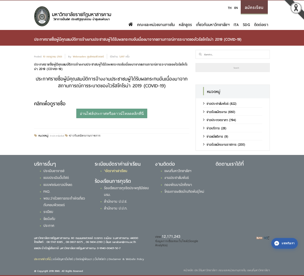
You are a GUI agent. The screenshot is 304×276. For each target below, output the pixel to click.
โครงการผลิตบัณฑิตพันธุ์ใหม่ (184, 191)
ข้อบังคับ (49, 218)
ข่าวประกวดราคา (217, 119)
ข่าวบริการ (213, 128)
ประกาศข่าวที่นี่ (42, 258)
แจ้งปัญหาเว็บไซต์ (63, 258)
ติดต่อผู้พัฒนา (83, 258)
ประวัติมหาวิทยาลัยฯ (205, 269)
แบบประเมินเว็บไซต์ (56, 177)
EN (236, 7)
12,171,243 (171, 236)
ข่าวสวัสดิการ (215, 136)
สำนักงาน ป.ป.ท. (115, 208)
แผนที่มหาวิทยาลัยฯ (177, 170)
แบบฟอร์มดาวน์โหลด (57, 184)
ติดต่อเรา (261, 24)
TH (229, 7)
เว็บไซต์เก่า (100, 258)
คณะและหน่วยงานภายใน (156, 24)
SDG (246, 24)
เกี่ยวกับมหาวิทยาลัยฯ (213, 24)
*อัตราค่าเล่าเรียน (115, 170)
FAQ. (46, 191)
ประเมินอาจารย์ (53, 170)
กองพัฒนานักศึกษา (178, 184)
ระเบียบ (48, 211)
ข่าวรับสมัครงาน (217, 111)
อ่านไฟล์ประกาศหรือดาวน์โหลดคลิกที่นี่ (112, 113)
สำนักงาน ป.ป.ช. (115, 201)
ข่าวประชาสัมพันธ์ (57, 135)
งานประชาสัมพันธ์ (176, 177)
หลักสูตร (185, 24)
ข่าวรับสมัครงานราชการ (84, 135)
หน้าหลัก (188, 269)
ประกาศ (48, 225)
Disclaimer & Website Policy (126, 258)
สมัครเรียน (254, 7)
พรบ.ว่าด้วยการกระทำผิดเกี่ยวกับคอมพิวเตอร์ (64, 201)
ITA (236, 24)
